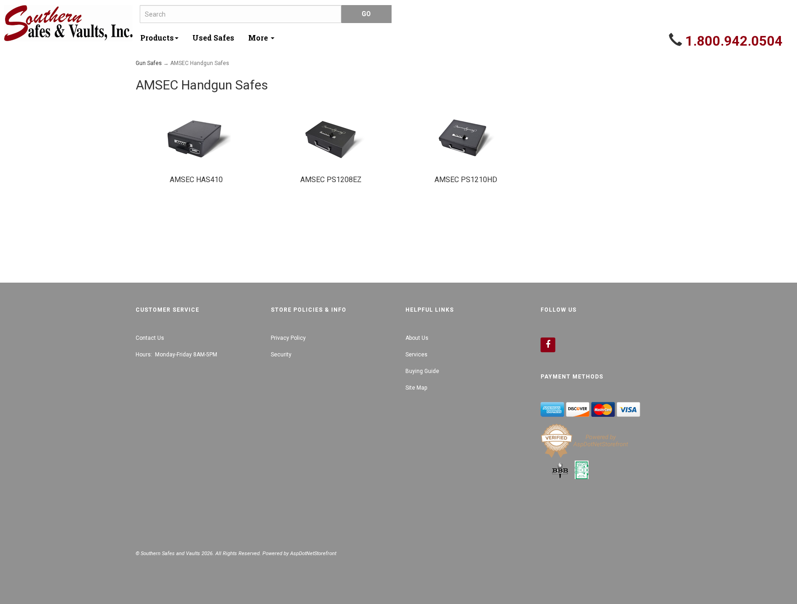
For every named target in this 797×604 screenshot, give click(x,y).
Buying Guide (422, 371)
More (259, 37)
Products (157, 37)
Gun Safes (149, 63)
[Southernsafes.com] (68, 23)
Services (416, 354)
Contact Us (150, 338)
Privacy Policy (288, 338)
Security (281, 354)
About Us (416, 338)
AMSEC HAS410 (196, 179)
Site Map (416, 388)
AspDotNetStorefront (313, 554)
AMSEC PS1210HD (465, 179)
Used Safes (213, 37)
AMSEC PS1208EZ (331, 179)
